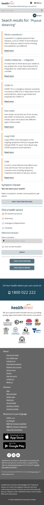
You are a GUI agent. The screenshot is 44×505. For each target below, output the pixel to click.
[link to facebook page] (9, 455)
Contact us (10, 379)
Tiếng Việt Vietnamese (14, 430)
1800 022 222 (23, 292)
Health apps (10, 397)
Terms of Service (6, 474)
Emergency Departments (15, 223)
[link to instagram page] (14, 455)
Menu (39, 3)
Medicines (10, 400)
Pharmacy (9, 218)
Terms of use (11, 370)
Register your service (13, 367)
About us (9, 382)
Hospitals (8, 228)
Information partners (13, 364)
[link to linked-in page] (18, 455)
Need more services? (10, 232)
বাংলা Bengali (10, 421)
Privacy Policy (34, 472)
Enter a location (8, 237)
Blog (8, 391)
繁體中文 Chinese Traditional (16, 427)
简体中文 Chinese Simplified (16, 424)
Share (39, 15)
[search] (42, 10)
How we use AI (11, 376)
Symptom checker (12, 406)
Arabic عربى (10, 418)
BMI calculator (11, 394)
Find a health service (22, 268)
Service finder (11, 403)
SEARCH (22, 252)
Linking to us (10, 361)
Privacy (8, 373)
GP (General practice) (13, 214)
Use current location (13, 246)
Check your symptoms (22, 261)
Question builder (12, 409)
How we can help (12, 355)
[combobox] (22, 10)
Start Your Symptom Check (22, 202)
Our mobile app (12, 358)
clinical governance (15, 465)
